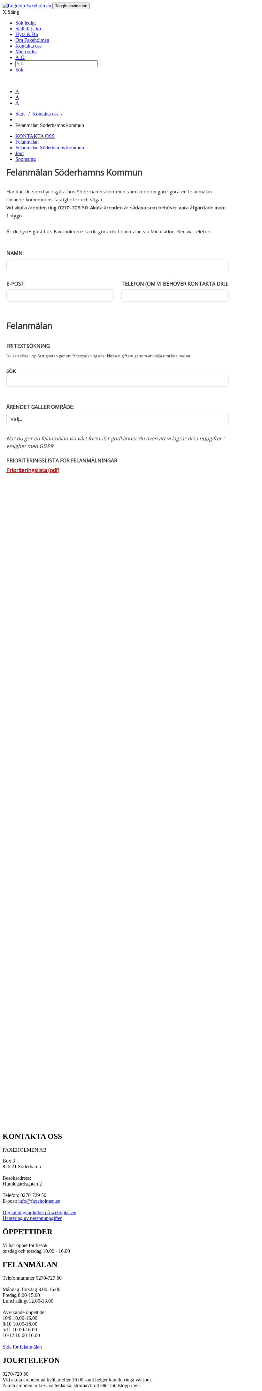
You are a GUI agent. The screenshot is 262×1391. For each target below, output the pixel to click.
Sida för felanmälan (22, 1347)
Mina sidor (26, 51)
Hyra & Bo (26, 34)
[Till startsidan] (27, 5)
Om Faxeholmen (32, 40)
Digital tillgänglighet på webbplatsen (39, 1212)
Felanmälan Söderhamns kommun (49, 147)
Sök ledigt (25, 23)
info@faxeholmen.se (39, 1201)
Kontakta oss (28, 46)
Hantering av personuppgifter (32, 1218)
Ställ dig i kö (28, 28)
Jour (19, 153)
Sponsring (25, 159)
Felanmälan (27, 142)
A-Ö (20, 57)
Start (20, 113)
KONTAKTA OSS (35, 136)
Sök (19, 69)
